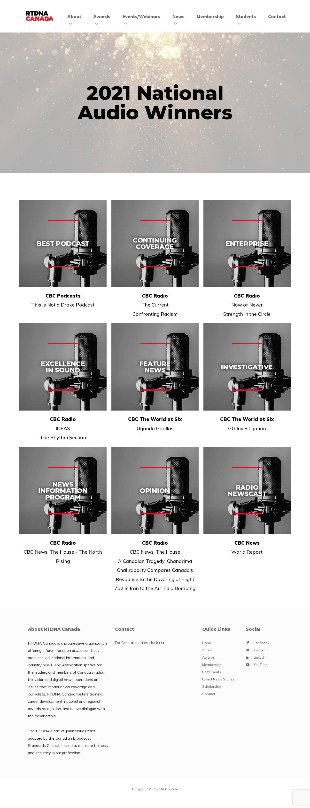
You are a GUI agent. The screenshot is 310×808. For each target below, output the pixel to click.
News (178, 16)
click (156, 642)
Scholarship (211, 686)
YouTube (260, 665)
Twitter (259, 650)
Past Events (211, 672)
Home (207, 643)
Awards (101, 16)
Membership (210, 16)
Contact (277, 16)
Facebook (261, 643)
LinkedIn (260, 657)
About (74, 16)
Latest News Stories (218, 679)
